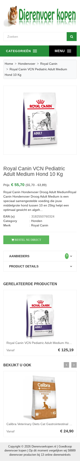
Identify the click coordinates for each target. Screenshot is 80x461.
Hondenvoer (26, 63)
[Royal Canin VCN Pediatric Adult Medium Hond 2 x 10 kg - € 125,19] (40, 316)
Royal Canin (48, 63)
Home (9, 63)
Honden (36, 221)
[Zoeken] (72, 36)
